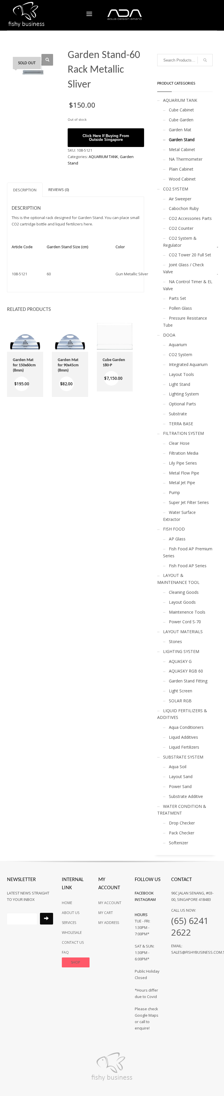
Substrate (178, 413)
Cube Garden (181, 119)
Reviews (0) (58, 189)
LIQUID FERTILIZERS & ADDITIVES (182, 714)
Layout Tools (181, 374)
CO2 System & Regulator (180, 241)
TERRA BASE (181, 423)
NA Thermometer (185, 159)
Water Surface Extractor (179, 516)
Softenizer (178, 842)
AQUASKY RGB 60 (186, 671)
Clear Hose (179, 443)
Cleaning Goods (184, 592)
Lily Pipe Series (183, 463)
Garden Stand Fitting (188, 681)
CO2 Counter (181, 228)
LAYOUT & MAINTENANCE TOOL (178, 578)
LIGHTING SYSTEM (181, 651)
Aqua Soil (177, 766)
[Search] (205, 60)
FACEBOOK (144, 893)
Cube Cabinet (181, 110)
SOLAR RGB (180, 700)
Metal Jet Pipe (182, 482)
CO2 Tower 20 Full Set (190, 255)
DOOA (169, 335)
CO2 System (180, 354)
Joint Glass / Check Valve (183, 268)
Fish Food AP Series (187, 565)
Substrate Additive (186, 796)
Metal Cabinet (182, 149)
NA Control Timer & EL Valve (187, 285)
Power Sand (180, 786)
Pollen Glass (180, 308)
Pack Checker (181, 833)
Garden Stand (182, 139)
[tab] (25, 190)
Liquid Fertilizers (184, 747)
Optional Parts (182, 404)
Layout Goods (182, 602)
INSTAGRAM (145, 899)
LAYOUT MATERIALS (183, 631)
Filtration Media (183, 453)
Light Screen (180, 691)
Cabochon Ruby (184, 208)
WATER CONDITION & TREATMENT (181, 809)
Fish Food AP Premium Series (187, 552)
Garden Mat (180, 129)
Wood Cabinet (182, 179)
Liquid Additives (183, 737)
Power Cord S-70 (185, 621)
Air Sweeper (180, 199)
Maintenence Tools (187, 612)
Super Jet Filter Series (189, 502)
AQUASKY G (180, 661)
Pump (174, 492)
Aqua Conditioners (186, 727)
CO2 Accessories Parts (190, 218)
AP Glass (177, 539)
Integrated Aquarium (188, 364)
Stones (175, 641)
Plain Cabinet (181, 169)
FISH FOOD (174, 529)
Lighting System (184, 394)
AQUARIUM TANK (103, 156)
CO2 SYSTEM (175, 189)
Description (24, 189)
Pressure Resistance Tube (185, 321)
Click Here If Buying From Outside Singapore (106, 138)
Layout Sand (180, 776)
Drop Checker (182, 823)
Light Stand (179, 384)
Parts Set (177, 298)
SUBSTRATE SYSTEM (183, 757)
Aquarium (178, 344)
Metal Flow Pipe (184, 473)
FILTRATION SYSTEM (183, 433)
